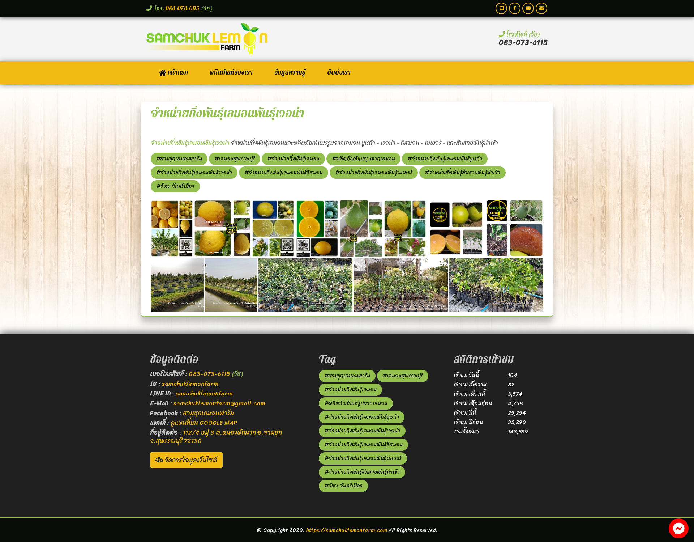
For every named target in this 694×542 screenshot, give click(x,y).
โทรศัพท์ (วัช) (522, 34)
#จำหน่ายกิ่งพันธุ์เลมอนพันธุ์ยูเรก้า (444, 158)
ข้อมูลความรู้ (289, 72)
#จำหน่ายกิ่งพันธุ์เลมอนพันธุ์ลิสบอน (283, 172)
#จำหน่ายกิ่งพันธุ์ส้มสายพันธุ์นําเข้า (462, 172)
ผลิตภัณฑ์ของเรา (231, 72)
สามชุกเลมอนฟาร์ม (208, 412)
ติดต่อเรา (339, 72)
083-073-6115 (182, 8)
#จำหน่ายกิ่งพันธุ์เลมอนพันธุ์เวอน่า (194, 172)
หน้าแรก (177, 72)
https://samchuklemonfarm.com (346, 530)
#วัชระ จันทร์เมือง (175, 186)
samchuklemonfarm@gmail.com (219, 403)
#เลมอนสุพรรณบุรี (234, 158)
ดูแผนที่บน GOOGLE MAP (204, 422)
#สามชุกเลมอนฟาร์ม (179, 158)
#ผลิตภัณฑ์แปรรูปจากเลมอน (363, 158)
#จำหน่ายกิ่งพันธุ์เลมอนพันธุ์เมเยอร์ (373, 172)
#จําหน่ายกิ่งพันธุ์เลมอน (293, 158)
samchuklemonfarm (190, 383)
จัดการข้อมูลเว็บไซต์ (190, 459)
